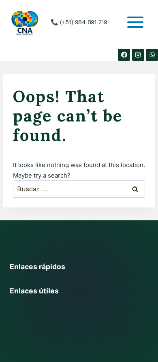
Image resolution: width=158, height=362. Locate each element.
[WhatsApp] (152, 55)
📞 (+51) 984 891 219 (79, 22)
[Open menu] (135, 22)
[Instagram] (138, 55)
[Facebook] (124, 55)
